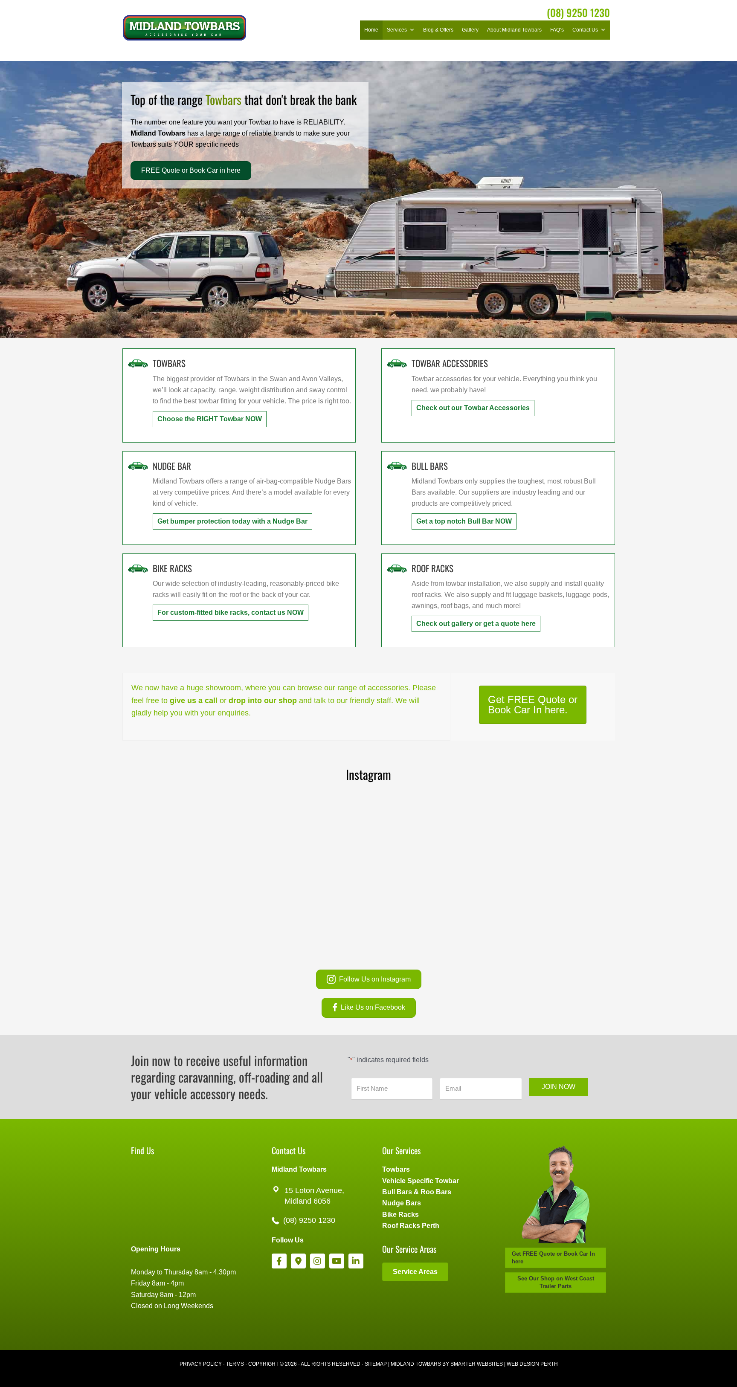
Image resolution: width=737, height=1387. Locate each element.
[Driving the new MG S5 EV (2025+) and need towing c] (548, 908)
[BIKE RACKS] (137, 567)
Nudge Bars (401, 1203)
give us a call (194, 700)
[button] (210, 419)
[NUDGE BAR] (137, 465)
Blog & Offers (438, 30)
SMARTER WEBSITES (476, 1364)
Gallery (470, 30)
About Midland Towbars (514, 30)
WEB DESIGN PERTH (532, 1364)
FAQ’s (557, 30)
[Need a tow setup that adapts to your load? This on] (428, 839)
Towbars (396, 1169)
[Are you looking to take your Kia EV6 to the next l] (189, 839)
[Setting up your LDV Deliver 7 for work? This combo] (308, 908)
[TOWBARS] (137, 362)
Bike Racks (400, 1214)
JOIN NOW (558, 1086)
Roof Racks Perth (410, 1225)
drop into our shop (263, 700)
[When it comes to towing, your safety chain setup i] (548, 839)
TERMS (235, 1364)
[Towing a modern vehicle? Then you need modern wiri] (428, 908)
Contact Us (585, 30)
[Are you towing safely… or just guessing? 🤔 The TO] (189, 908)
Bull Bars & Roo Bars (416, 1192)
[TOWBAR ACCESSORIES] (396, 362)
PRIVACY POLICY (201, 1364)
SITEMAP (376, 1364)
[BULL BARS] (396, 465)
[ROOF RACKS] (396, 567)
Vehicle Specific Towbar (420, 1180)
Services (397, 30)
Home (371, 30)
